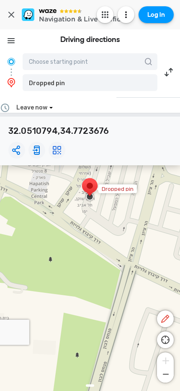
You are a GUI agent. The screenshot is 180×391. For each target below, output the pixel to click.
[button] (90, 82)
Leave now (31, 107)
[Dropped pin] (90, 190)
